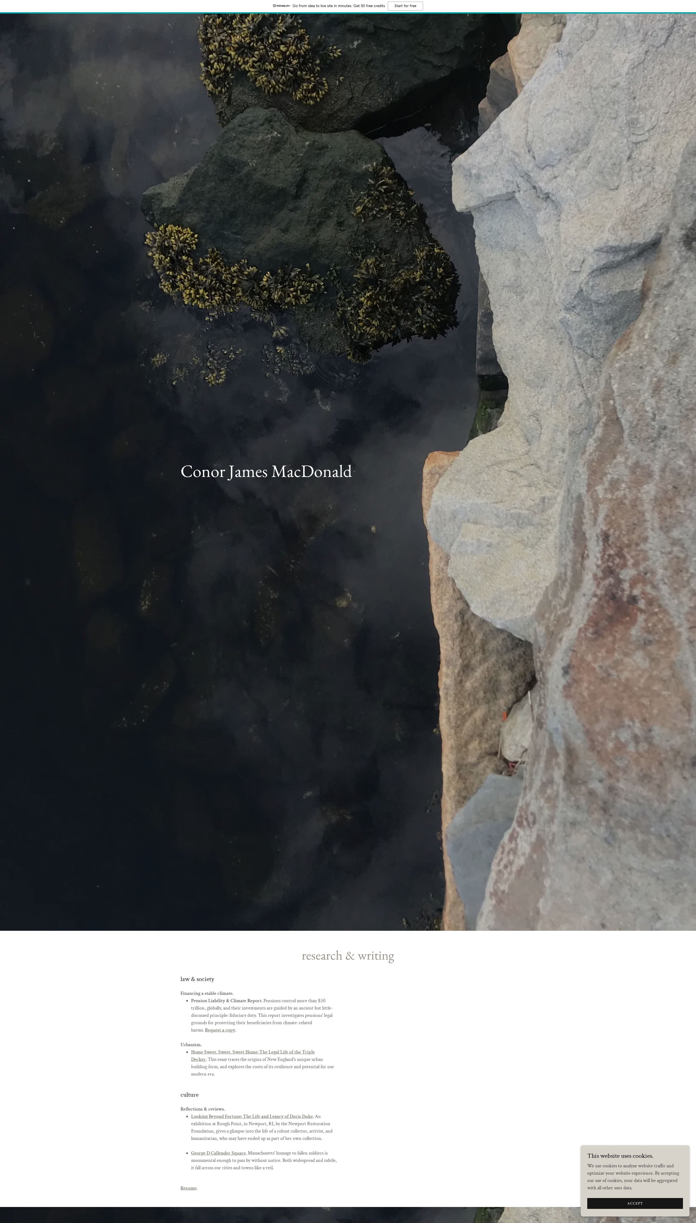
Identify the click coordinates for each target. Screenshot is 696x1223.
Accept (635, 1203)
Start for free (405, 6)
